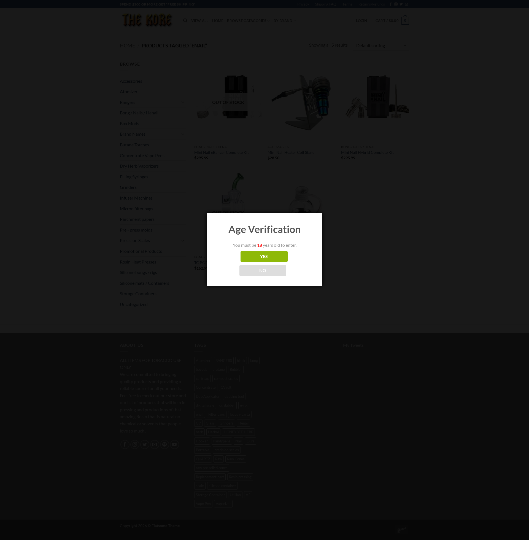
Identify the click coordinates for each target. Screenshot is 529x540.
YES (264, 256)
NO (262, 270)
